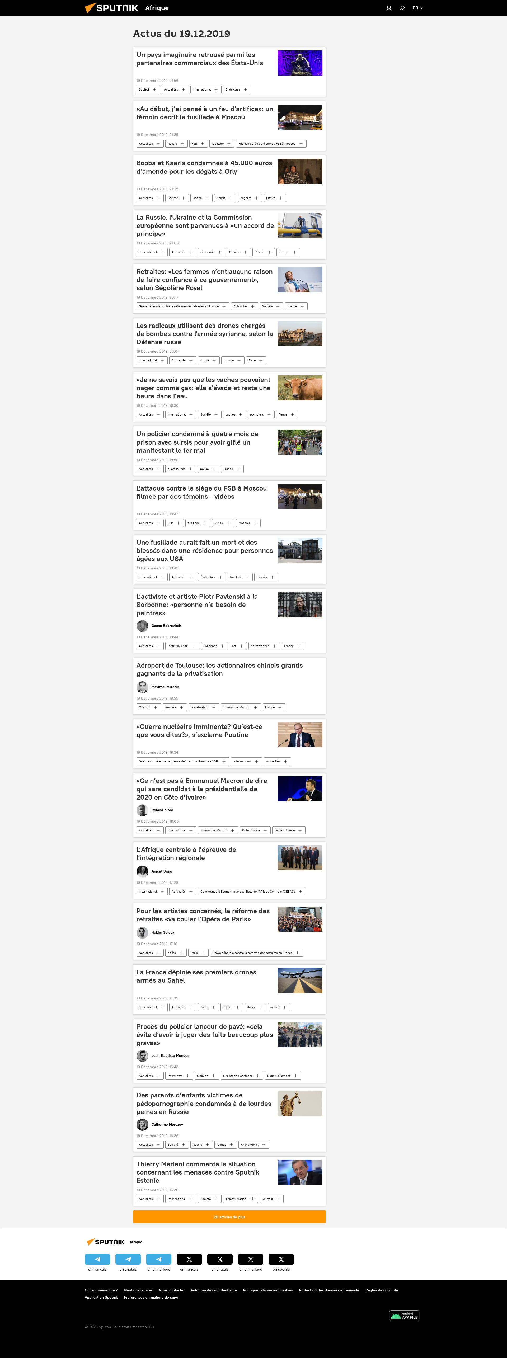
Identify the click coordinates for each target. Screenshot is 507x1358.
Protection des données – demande (329, 1290)
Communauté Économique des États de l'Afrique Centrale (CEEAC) (247, 891)
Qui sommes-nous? (101, 1290)
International (202, 89)
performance (260, 646)
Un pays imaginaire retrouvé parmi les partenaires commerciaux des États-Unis (200, 58)
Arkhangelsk (250, 1145)
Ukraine (234, 252)
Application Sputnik (101, 1297)
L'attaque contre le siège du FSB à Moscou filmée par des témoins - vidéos (202, 492)
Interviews (175, 1076)
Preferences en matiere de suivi (151, 1297)
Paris (194, 953)
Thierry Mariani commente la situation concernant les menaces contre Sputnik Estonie (198, 1172)
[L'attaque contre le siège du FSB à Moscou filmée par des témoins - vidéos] (300, 496)
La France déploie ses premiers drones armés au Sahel (196, 976)
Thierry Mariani (236, 1199)
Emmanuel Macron (236, 707)
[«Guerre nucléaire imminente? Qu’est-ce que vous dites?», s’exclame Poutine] (300, 734)
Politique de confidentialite (214, 1290)
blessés (262, 577)
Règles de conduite (381, 1290)
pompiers (257, 414)
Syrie (252, 360)
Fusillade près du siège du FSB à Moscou (267, 143)
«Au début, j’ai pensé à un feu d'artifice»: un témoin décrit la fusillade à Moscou (205, 113)
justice (270, 198)
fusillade (218, 143)
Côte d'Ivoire (251, 830)
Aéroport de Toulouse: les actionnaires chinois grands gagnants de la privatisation (220, 669)
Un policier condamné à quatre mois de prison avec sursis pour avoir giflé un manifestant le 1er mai (198, 442)
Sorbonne (210, 646)
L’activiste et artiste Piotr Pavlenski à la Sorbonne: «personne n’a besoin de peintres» (197, 604)
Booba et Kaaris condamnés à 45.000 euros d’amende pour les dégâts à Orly (204, 167)
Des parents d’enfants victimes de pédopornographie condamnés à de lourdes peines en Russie (204, 1103)
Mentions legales (138, 1290)
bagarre (245, 198)
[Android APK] (404, 1316)
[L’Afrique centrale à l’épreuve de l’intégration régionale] (300, 857)
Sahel (204, 1007)
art (234, 646)
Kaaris (221, 198)
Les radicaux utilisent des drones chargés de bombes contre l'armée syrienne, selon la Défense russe (205, 333)
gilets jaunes (176, 469)
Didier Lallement (278, 1076)
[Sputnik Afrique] (113, 14)
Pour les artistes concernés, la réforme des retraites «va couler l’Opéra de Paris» (203, 915)
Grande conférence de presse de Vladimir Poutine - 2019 (179, 761)
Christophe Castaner (237, 1076)
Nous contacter (172, 1290)
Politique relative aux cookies (268, 1290)
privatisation (200, 707)
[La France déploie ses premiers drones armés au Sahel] (300, 980)
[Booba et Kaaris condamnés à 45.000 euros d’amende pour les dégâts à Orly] (300, 171)
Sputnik (267, 1199)
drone (204, 360)
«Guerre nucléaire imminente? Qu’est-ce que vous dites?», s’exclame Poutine (199, 730)
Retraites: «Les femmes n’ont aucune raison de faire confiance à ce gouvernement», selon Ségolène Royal (205, 279)
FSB (194, 143)
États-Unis (233, 89)
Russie (172, 143)
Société (144, 89)
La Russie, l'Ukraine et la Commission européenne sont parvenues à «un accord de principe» (205, 225)
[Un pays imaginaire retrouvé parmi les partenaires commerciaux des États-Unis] (300, 63)
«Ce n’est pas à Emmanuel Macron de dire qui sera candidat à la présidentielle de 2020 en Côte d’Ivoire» (202, 788)
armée (274, 1007)
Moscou (244, 523)
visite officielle (285, 830)
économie (207, 252)
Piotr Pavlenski (178, 646)
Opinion (144, 707)
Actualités (171, 89)
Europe (284, 252)
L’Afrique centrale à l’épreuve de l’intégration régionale (186, 853)
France (292, 306)
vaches (230, 414)
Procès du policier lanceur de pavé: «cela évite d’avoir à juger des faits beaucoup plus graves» (205, 1034)
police (204, 469)
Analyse (170, 707)
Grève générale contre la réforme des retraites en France (179, 306)
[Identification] (389, 8)
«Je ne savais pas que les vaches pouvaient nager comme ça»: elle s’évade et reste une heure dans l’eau (204, 387)
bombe (229, 360)
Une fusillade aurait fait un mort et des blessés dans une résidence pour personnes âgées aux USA (205, 550)
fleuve (283, 414)
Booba (197, 198)
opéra (172, 953)
